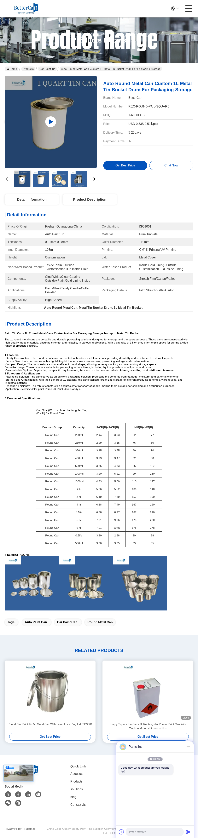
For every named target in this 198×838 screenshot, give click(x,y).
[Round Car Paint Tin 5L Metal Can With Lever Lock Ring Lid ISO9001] (50, 691)
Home (13, 68)
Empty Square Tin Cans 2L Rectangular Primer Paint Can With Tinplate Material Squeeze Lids (148, 726)
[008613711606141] (38, 794)
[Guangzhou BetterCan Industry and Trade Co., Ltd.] (26, 8)
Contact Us (78, 804)
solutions (76, 789)
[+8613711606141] (18, 803)
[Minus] (188, 746)
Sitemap (31, 828)
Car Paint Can (67, 622)
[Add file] (121, 832)
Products (28, 68)
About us (76, 773)
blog (73, 797)
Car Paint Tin (47, 68)
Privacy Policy (13, 828)
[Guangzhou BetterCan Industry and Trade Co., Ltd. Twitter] (8, 794)
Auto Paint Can (36, 622)
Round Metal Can (100, 622)
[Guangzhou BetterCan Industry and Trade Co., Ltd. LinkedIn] (28, 794)
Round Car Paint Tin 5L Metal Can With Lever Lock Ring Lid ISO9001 (50, 724)
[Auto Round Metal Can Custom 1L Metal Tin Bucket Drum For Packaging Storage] (51, 121)
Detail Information (32, 199)
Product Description (89, 199)
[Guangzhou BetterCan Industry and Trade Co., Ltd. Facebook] (18, 794)
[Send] (188, 832)
